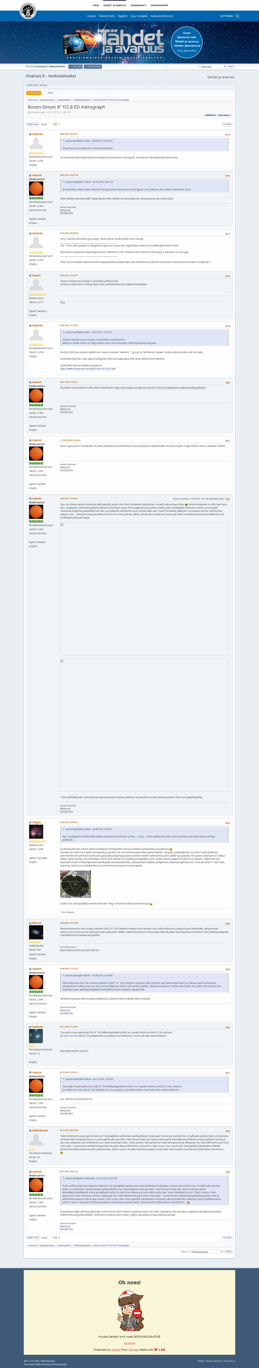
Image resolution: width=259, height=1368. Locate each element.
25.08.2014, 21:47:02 (69, 968)
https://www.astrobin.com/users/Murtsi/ (79, 950)
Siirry (184, 1251)
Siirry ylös (32, 1237)
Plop (111, 903)
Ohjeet (201, 1361)
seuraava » (224, 115)
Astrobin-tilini (66, 212)
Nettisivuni (65, 210)
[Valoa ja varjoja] (30, 853)
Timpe (36, 822)
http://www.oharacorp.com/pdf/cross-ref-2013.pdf (88, 368)
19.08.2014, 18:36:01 (69, 498)
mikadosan (40, 1130)
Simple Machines (47, 1361)
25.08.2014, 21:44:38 (69, 923)
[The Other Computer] (30, 214)
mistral (37, 134)
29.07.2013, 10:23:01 (72, 440)
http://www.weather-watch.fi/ (74, 1050)
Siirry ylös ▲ (229, 1361)
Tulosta (227, 124)
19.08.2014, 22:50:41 (69, 822)
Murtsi (37, 923)
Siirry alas (32, 124)
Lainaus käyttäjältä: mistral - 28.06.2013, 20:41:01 (89, 181)
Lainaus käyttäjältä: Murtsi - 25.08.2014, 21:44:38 (88, 975)
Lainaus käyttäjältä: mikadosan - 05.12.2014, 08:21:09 (91, 1178)
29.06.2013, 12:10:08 (69, 325)
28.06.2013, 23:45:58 (69, 175)
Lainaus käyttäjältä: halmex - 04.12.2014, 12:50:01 (89, 1079)
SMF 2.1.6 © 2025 (31, 1361)
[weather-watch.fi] (30, 1057)
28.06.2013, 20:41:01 (69, 134)
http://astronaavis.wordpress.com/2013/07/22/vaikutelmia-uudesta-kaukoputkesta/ (160, 387)
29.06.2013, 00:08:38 (69, 233)
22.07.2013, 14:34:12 (69, 382)
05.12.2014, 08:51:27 (69, 1171)
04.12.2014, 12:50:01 (69, 1026)
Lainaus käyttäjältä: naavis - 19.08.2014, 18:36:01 (89, 829)
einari (36, 275)
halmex (37, 1027)
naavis (37, 175)
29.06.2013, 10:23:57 (69, 275)
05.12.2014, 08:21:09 (69, 1130)
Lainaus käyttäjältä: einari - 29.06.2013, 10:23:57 (88, 332)
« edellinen (210, 115)
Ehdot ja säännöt (214, 1361)
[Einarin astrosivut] (30, 306)
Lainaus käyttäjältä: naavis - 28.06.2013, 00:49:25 (89, 140)
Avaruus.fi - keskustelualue (51, 75)
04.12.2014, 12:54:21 (69, 1072)
